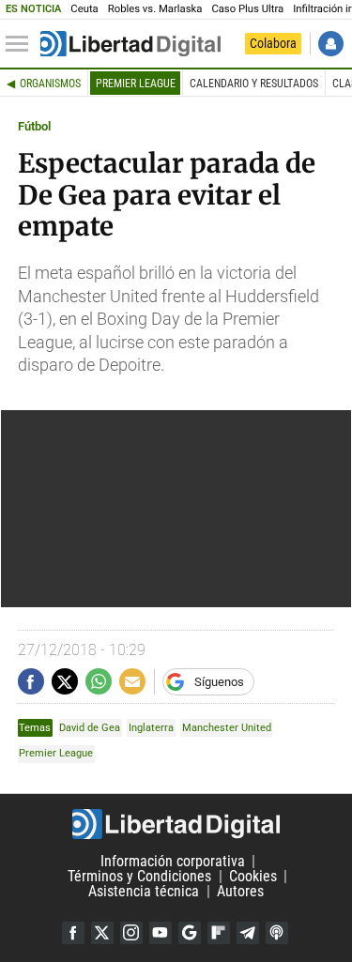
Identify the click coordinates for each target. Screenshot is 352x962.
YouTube (160, 933)
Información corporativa (172, 861)
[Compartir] (31, 681)
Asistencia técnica (143, 891)
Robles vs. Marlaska (155, 9)
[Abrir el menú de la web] (22, 44)
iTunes (277, 933)
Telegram (248, 933)
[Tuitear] (65, 681)
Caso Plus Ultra (247, 9)
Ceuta (84, 9)
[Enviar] (98, 681)
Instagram (131, 933)
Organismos (50, 83)
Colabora (273, 43)
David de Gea (89, 728)
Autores (240, 891)
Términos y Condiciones (139, 876)
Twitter (102, 933)
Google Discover (189, 933)
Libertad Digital (176, 824)
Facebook (73, 933)
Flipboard (218, 933)
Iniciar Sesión (331, 43)
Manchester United (226, 728)
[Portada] (130, 44)
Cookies (253, 876)
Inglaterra (151, 728)
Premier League (136, 83)
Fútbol (34, 126)
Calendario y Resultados (254, 83)
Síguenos (219, 682)
